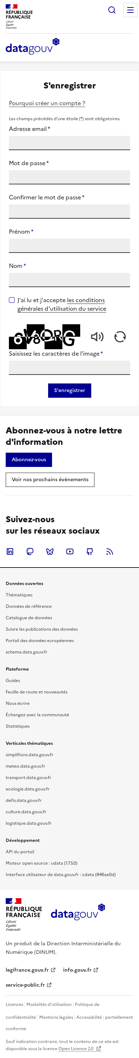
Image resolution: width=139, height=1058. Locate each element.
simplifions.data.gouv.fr (29, 755)
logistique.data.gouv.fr (29, 823)
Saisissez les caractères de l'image (56, 353)
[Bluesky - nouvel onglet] (50, 551)
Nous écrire (18, 703)
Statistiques (18, 726)
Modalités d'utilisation (49, 1004)
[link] (29, 460)
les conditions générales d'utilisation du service (61, 304)
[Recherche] (112, 10)
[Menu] (130, 10)
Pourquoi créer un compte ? (47, 103)
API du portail (20, 852)
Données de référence (29, 606)
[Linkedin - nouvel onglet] (10, 551)
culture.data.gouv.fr (26, 812)
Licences (14, 1004)
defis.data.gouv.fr (24, 800)
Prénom (21, 231)
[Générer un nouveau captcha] (120, 336)
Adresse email (29, 128)
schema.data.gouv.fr (26, 652)
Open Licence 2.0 (76, 1049)
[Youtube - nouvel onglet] (70, 551)
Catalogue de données (29, 618)
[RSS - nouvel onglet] (110, 551)
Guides (13, 680)
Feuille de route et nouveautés (36, 692)
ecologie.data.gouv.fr (28, 789)
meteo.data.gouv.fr (25, 766)
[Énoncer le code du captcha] (97, 336)
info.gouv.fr (77, 970)
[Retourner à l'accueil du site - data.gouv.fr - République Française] (78, 914)
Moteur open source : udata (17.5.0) (41, 863)
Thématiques (19, 595)
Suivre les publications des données (42, 629)
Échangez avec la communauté (37, 715)
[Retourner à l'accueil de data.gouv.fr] (33, 46)
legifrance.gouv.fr (27, 970)
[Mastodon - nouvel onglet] (30, 551)
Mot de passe (29, 163)
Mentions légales (56, 1017)
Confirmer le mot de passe (46, 197)
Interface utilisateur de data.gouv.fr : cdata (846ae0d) (61, 874)
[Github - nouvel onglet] (90, 551)
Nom (17, 265)
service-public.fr (25, 985)
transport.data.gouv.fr (28, 777)
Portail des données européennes (40, 640)
